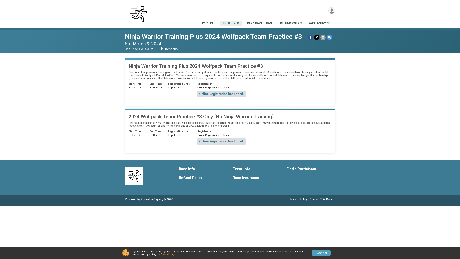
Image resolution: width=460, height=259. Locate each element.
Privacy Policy (298, 199)
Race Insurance (320, 23)
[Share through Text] (329, 37)
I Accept (321, 253)
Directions (170, 49)
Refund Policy (291, 23)
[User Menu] (331, 10)
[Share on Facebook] (310, 37)
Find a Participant (259, 23)
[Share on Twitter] (316, 37)
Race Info (209, 23)
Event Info (231, 23)
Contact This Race (321, 199)
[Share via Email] (323, 37)
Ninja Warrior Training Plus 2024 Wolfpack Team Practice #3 (213, 36)
